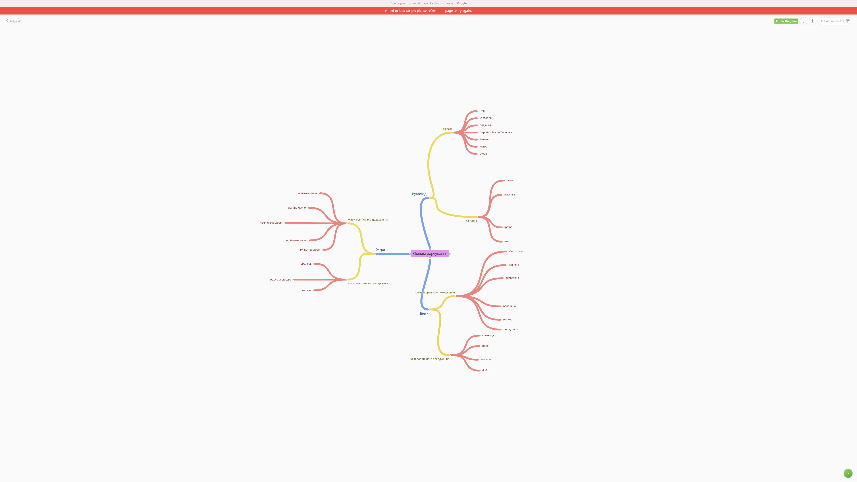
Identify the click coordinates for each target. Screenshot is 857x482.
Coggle (462, 3)
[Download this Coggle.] (812, 13)
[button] (848, 473)
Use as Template (832, 13)
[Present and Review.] (803, 13)
